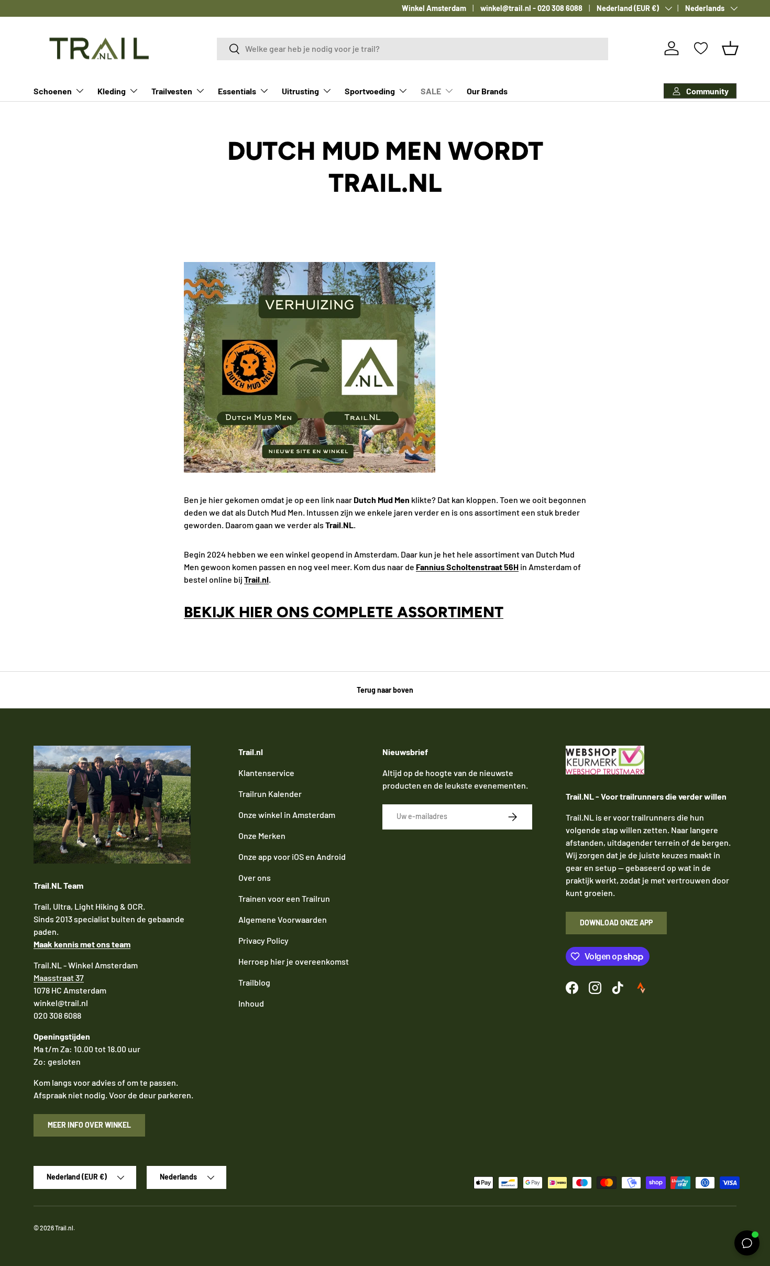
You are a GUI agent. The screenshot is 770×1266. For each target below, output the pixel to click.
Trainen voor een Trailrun (284, 898)
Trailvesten (171, 91)
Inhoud (251, 1003)
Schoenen (53, 91)
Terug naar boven (385, 689)
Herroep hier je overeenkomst (293, 961)
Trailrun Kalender (270, 794)
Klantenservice (266, 773)
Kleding (111, 91)
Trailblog (254, 982)
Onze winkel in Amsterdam (286, 815)
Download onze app (616, 922)
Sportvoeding (370, 91)
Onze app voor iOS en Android (292, 856)
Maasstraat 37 (59, 978)
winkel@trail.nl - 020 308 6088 (531, 8)
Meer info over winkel (89, 1124)
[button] (730, 48)
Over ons (254, 877)
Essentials (237, 91)
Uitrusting (300, 91)
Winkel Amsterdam (434, 8)
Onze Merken (261, 836)
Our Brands (487, 91)
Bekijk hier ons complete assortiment (343, 612)
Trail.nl (64, 1227)
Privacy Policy (263, 940)
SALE (431, 91)
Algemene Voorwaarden (282, 919)
